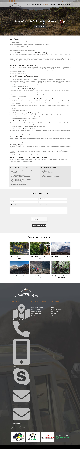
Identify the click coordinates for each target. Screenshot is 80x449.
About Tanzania (54, 313)
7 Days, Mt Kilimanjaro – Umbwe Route (19, 276)
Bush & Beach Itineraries (36, 313)
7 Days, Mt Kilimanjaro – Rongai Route (60, 256)
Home (52, 305)
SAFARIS (39, 4)
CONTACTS (67, 4)
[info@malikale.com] (62, 1)
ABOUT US (33, 4)
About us (52, 307)
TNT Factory (55, 446)
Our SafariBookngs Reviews (56, 309)
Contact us (53, 315)
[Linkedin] (12, 1)
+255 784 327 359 (56, 1)
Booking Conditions (54, 311)
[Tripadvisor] (14, 1)
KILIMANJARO (46, 4)
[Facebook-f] (12, 427)
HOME (28, 4)
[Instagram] (11, 1)
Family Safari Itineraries (35, 309)
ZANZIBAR (53, 4)
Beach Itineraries (34, 315)
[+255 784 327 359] (52, 1)
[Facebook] (9, 1)
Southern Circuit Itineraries (36, 311)
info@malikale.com (67, 1)
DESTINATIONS (60, 4)
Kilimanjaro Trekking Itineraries (37, 307)
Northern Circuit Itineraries (36, 305)
